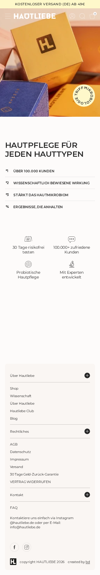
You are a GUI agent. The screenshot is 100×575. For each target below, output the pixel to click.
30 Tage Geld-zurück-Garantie (34, 474)
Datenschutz (20, 452)
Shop (14, 388)
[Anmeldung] (72, 16)
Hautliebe (46, 562)
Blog (14, 418)
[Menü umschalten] (8, 16)
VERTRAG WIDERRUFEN (30, 482)
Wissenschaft (20, 396)
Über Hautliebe (22, 403)
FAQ (13, 508)
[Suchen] (82, 16)
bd (88, 562)
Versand (16, 467)
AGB (13, 444)
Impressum (19, 459)
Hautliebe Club (22, 411)
